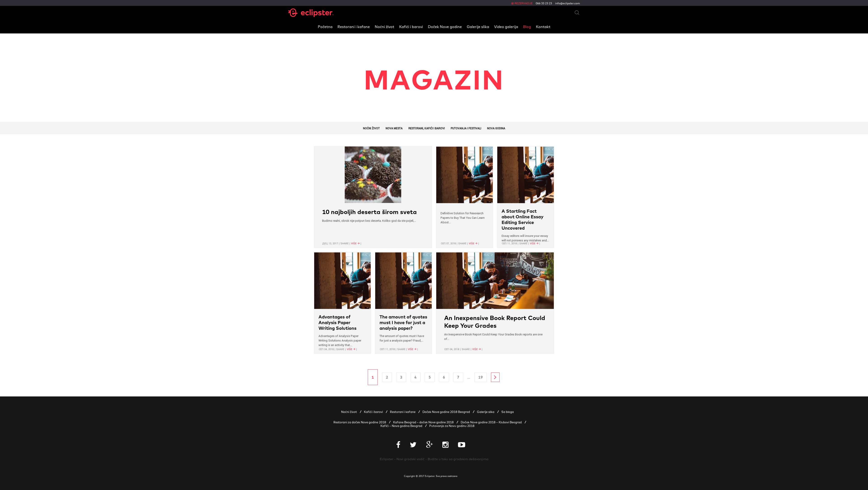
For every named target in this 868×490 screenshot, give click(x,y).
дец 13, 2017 (330, 243)
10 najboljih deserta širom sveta (369, 212)
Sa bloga (507, 412)
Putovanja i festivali (466, 128)
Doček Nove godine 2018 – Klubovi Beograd (491, 422)
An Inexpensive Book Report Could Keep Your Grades (494, 321)
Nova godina (496, 128)
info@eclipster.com (567, 3)
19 (480, 377)
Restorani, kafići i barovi (426, 128)
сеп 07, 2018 (448, 243)
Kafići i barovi (411, 26)
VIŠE (353, 243)
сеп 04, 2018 (326, 349)
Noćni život (384, 26)
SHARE (344, 243)
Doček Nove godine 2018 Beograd (446, 412)
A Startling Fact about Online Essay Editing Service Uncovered (522, 219)
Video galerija (506, 26)
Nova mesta (394, 128)
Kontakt (543, 26)
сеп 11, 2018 (509, 243)
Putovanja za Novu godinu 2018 (451, 426)
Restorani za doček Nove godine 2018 (359, 422)
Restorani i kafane (353, 26)
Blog (527, 26)
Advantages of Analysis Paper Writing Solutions (337, 322)
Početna (325, 26)
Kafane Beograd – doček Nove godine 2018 (423, 422)
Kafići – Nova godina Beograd (401, 426)
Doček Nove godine (445, 26)
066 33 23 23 (544, 3)
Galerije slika (478, 26)
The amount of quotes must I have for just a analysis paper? (403, 322)
